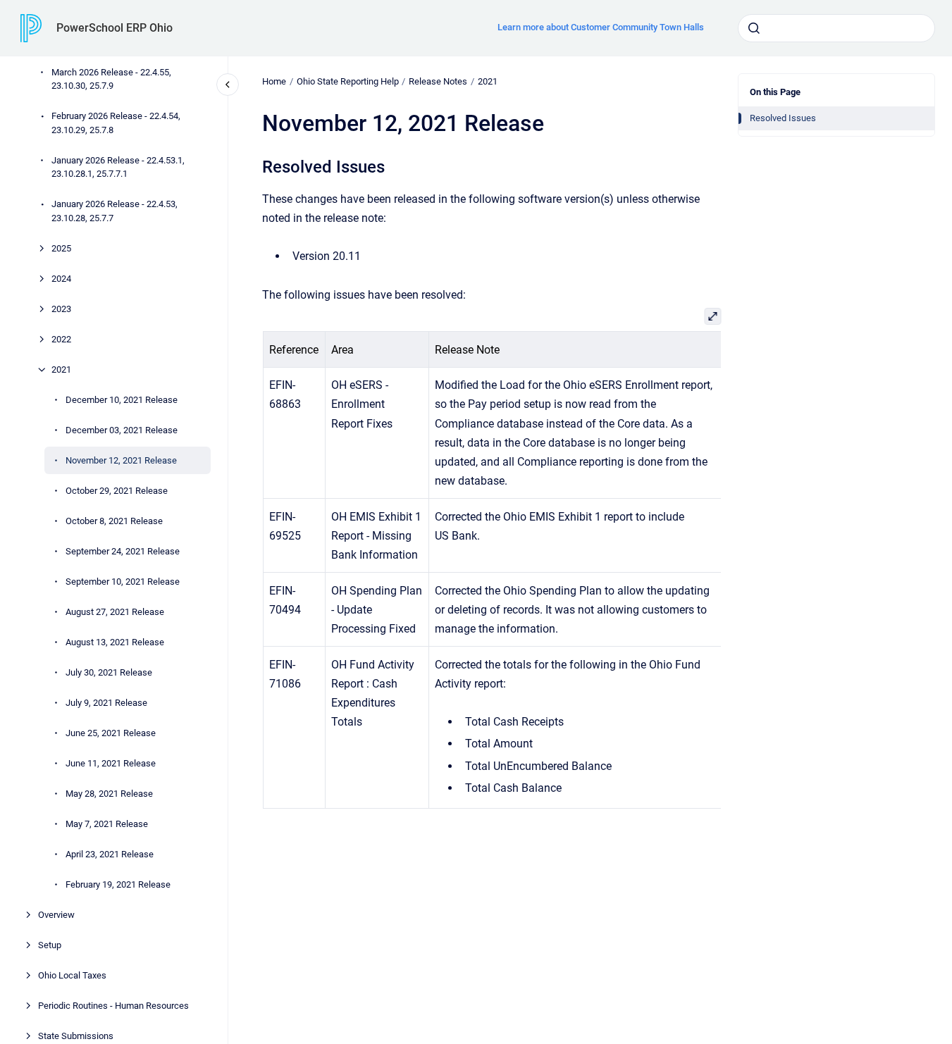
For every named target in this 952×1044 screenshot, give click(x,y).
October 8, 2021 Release (114, 521)
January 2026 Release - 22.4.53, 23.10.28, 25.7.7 (114, 211)
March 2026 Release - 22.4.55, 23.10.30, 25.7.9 (111, 79)
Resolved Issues (783, 118)
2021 (61, 369)
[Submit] (754, 28)
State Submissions (75, 1036)
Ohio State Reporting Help (348, 81)
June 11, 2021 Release (111, 763)
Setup (49, 945)
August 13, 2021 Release (115, 642)
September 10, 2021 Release (123, 581)
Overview (56, 914)
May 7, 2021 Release (107, 824)
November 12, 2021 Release (121, 460)
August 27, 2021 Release (115, 612)
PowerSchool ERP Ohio (114, 28)
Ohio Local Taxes (72, 975)
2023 (61, 309)
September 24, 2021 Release (123, 551)
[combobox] (836, 28)
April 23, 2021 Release (110, 854)
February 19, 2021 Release (118, 884)
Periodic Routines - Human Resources (113, 1005)
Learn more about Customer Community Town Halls (600, 27)
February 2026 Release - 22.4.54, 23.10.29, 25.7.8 (115, 123)
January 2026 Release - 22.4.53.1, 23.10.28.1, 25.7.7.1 (118, 167)
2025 (61, 248)
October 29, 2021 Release (117, 490)
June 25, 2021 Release (111, 733)
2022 (61, 339)
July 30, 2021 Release (109, 672)
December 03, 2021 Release (122, 430)
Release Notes (438, 81)
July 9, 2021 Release (106, 702)
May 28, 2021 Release (109, 793)
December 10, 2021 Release (122, 399)
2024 (61, 278)
